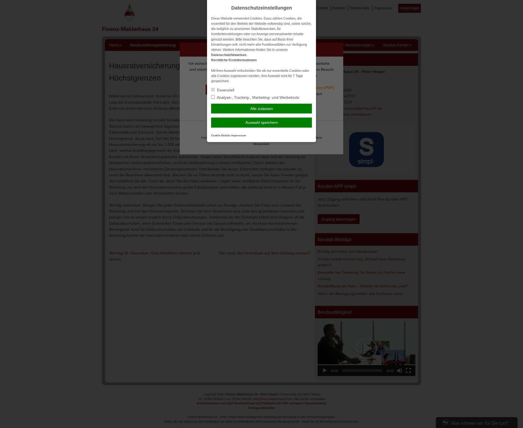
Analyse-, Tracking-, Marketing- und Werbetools (257, 97)
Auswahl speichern (261, 122)
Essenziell (225, 90)
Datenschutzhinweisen (228, 55)
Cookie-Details (220, 135)
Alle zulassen (261, 108)
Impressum (238, 135)
